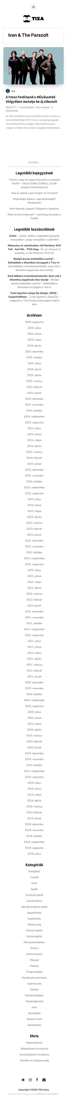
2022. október (34, 552)
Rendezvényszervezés (34, 977)
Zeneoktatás (34, 1025)
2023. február (34, 529)
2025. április (34, 375)
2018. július (34, 854)
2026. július (34, 328)
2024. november (34, 404)
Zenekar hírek (34, 1019)
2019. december (34, 753)
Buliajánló (34, 871)
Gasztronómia (34, 901)
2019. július (34, 783)
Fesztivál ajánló (26, 107)
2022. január (34, 605)
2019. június (34, 789)
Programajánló (34, 972)
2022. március (34, 594)
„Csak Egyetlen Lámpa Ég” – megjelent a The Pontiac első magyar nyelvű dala (35, 300)
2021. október (34, 623)
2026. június (34, 334)
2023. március (34, 523)
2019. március (34, 806)
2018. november (34, 830)
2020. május (34, 724)
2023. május (34, 511)
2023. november (34, 475)
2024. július (34, 428)
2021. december (34, 611)
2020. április (34, 729)
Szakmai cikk (34, 983)
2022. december (34, 540)
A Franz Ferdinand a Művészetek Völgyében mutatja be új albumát (31, 99)
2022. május (34, 582)
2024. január (34, 464)
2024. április (34, 446)
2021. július (34, 641)
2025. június (34, 369)
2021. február (34, 670)
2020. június (34, 718)
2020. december (34, 682)
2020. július (34, 712)
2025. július (34, 363)
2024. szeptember (34, 416)
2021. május (34, 653)
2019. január (34, 818)
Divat (34, 883)
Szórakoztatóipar (34, 995)
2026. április (34, 345)
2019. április (34, 800)
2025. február (34, 387)
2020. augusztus (34, 706)
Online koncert (34, 954)
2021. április (34, 659)
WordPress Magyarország (34, 1060)
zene (34, 1007)
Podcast (34, 966)
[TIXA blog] (33, 28)
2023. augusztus (34, 493)
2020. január (34, 747)
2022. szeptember (34, 558)
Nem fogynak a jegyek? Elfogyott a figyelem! (34, 208)
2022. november (34, 546)
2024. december (34, 399)
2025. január (34, 393)
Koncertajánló (42, 107)
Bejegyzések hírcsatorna (34, 1048)
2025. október (34, 357)
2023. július (34, 499)
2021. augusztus (34, 635)
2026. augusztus (34, 322)
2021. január (34, 676)
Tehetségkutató (34, 1001)
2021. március (34, 664)
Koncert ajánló (34, 930)
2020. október (34, 694)
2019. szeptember (34, 771)
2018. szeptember (34, 842)
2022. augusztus (34, 564)
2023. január (34, 534)
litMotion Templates (47, 1093)
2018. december (34, 824)
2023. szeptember (34, 487)
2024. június (34, 434)
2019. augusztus (34, 777)
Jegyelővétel (34, 912)
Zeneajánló (34, 1013)
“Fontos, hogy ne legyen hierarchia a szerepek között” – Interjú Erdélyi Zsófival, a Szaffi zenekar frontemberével (34, 183)
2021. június (34, 647)
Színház (34, 989)
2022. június (34, 576)
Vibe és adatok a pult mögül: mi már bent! (34, 193)
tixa (13, 91)
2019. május (34, 794)
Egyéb (34, 889)
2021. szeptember (34, 629)
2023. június (34, 505)
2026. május (34, 339)
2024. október (34, 410)
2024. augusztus (34, 422)
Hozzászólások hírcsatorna (34, 1054)
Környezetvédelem (34, 942)
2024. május (34, 440)
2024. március (34, 452)
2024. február (34, 458)
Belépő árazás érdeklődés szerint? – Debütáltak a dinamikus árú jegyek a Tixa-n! (35, 283)
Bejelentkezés (34, 1042)
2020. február (34, 741)
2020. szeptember (34, 700)
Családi (34, 877)
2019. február (34, 812)
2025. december (34, 351)
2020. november (34, 688)
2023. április (34, 517)
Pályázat (34, 960)
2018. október (34, 836)
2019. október (34, 765)
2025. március (34, 381)
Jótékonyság (34, 924)
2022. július (34, 570)
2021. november (34, 617)
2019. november (34, 759)
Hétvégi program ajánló (34, 907)
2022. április (34, 588)
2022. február (34, 599)
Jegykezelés (34, 918)
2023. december (34, 469)
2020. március (34, 735)
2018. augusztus (34, 848)
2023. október (34, 481)
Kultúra (34, 948)
